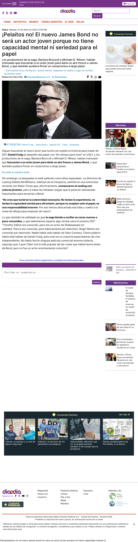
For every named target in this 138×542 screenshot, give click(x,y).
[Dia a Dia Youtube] (15, 13)
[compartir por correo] (100, 77)
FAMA (7, 21)
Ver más (123, 414)
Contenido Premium (123, 34)
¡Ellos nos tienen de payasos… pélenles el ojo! (126, 270)
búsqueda (74, 144)
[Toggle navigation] (14, 3)
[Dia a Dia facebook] (3, 13)
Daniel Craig (28, 144)
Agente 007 (54, 144)
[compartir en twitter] (92, 77)
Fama (65, 144)
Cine (86, 493)
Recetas (65, 503)
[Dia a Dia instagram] (11, 13)
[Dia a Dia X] (7, 13)
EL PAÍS (69, 21)
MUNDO (33, 21)
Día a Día (65, 497)
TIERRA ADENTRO (51, 21)
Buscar (97, 15)
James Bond (41, 144)
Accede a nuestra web (15, 172)
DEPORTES (19, 21)
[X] (19, 495)
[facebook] (15, 495)
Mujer (63, 500)
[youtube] (23, 495)
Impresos (88, 490)
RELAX (80, 21)
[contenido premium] (12, 504)
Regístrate (43, 490)
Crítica (64, 493)
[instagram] (27, 495)
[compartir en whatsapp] (96, 77)
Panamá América (69, 490)
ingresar (130, 3)
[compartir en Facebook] (87, 77)
